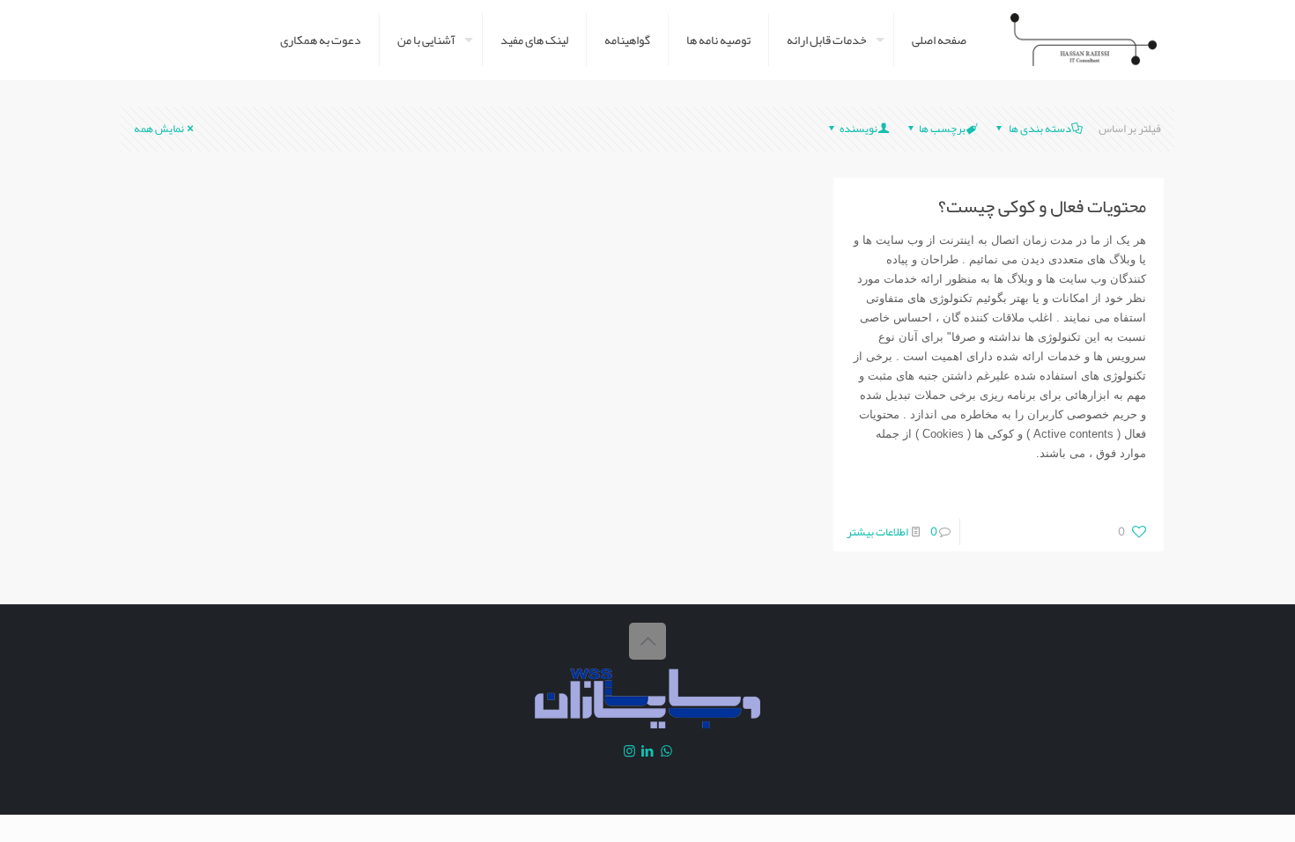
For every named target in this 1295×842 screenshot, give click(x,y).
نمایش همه (159, 128)
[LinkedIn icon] (648, 751)
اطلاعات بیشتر (877, 532)
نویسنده (858, 128)
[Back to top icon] (647, 641)
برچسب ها (942, 128)
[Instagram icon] (629, 751)
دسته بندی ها (1039, 128)
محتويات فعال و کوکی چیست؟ (1042, 206)
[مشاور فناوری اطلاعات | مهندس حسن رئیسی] (1083, 39)
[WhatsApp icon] (666, 751)
